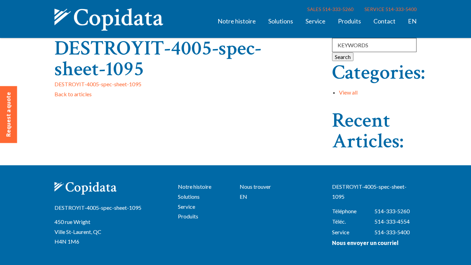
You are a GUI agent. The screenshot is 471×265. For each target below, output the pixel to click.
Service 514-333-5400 (390, 9)
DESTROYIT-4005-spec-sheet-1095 (97, 84)
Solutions (280, 21)
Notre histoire (237, 21)
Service (315, 21)
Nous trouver (255, 186)
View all (348, 92)
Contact (384, 21)
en (412, 21)
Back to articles (73, 94)
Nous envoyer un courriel (365, 242)
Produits (349, 21)
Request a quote (8, 114)
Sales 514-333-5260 (330, 9)
